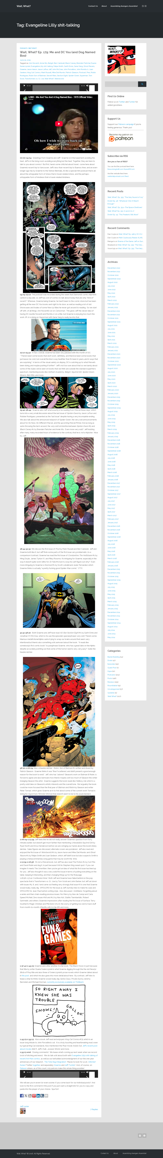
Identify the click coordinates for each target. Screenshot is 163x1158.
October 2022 (113, 275)
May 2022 (111, 293)
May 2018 (111, 465)
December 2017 (114, 483)
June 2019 (112, 419)
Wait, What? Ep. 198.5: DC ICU (130, 234)
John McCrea (57, 69)
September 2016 (114, 537)
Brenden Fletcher (83, 63)
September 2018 (114, 451)
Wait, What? (24, 6)
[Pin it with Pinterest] (34, 1095)
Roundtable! (113, 685)
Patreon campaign (126, 124)
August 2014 (112, 627)
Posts (110, 678)
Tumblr (72, 1065)
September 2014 (114, 623)
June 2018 (112, 462)
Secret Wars (51, 75)
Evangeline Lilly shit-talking (42, 66)
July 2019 (111, 415)
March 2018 (112, 472)
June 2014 (111, 634)
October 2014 (113, 619)
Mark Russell (46, 72)
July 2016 (111, 544)
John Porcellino (70, 69)
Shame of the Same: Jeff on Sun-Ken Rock (134, 241)
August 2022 (113, 282)
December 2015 (114, 569)
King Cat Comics (33, 72)
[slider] (92, 85)
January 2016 (113, 566)
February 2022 (113, 304)
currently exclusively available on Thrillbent (65, 982)
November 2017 (114, 487)
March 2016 (112, 558)
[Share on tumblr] (42, 1095)
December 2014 (114, 612)
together (36, 1065)
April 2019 (111, 426)
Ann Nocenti (34, 63)
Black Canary (70, 63)
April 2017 (111, 512)
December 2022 (114, 268)
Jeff (50, 69)
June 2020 (112, 375)
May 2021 (111, 336)
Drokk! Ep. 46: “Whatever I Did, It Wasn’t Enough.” (123, 202)
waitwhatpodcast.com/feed (118, 176)
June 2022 (112, 289)
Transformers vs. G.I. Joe (34, 79)
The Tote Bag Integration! (55, 1062)
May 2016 (111, 551)
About (104, 6)
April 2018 (111, 469)
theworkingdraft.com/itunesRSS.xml (121, 169)
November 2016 (114, 530)
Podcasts (23, 48)
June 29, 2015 (25, 60)
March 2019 (112, 429)
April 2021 (111, 340)
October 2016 (113, 533)
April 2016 (111, 555)
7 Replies (94, 1109)
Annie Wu (43, 63)
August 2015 (112, 583)
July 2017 (111, 501)
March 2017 (112, 515)
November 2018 (114, 444)
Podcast (82, 72)
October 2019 (113, 404)
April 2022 (111, 297)
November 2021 (114, 315)
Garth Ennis (68, 66)
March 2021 (112, 343)
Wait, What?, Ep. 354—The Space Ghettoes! (125, 207)
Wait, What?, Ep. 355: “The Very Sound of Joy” (125, 197)
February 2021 (113, 347)
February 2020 (113, 390)
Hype (110, 671)
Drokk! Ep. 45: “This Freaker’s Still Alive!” (123, 215)
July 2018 (111, 458)
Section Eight (62, 75)
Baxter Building (114, 657)
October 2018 (113, 447)
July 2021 (111, 329)
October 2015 (113, 576)
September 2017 (114, 494)
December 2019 (114, 397)
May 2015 (111, 594)
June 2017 (111, 505)
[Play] (24, 88)
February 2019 (113, 433)
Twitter (122, 102)
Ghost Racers (88, 66)
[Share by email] (46, 1095)
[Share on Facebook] (22, 1095)
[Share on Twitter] (26, 1095)
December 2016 (114, 526)
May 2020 (111, 379)
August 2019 (113, 411)
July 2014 (111, 630)
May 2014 (111, 637)
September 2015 (114, 580)
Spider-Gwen (74, 75)
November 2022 (114, 271)
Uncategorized (114, 689)
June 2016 (112, 548)
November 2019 (114, 401)
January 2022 (113, 307)
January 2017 (113, 522)
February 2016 (113, 562)
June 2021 (111, 332)
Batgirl (50, 63)
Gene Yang (78, 66)
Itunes (22, 1065)
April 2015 (111, 598)
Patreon (23, 1068)
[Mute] (87, 88)
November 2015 (114, 573)
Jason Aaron (32, 69)
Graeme (23, 69)
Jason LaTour (43, 69)
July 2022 (111, 286)
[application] (59, 87)
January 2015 (113, 609)
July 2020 (111, 372)
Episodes (111, 664)
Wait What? (32, 48)
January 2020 (113, 393)
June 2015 (111, 591)
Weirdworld (59, 79)
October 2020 (113, 361)
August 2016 (113, 540)
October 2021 (113, 318)
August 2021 (112, 325)
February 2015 (113, 605)
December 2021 (114, 311)
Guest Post (112, 668)
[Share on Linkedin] (38, 1095)
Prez (88, 72)
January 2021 (113, 350)
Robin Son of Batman (37, 75)
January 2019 (113, 436)
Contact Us (93, 6)
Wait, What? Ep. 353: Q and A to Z (121, 211)
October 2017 (113, 490)
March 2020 (112, 386)
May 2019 (111, 422)
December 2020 (114, 354)
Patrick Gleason (72, 72)
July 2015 (111, 587)
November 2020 (114, 358)
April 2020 (112, 383)
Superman (84, 75)
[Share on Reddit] (30, 1095)
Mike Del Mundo (58, 72)
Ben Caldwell (59, 63)
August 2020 (113, 368)
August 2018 (113, 454)
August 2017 (112, 497)
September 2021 (114, 322)
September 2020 (114, 365)
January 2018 (113, 480)
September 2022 (114, 279)
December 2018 (114, 440)
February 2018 (113, 476)
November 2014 (114, 616)
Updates (111, 693)
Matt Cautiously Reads (131, 238)
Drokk (110, 660)
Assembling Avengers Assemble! (124, 6)
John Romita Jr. (82, 69)
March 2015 (112, 601)
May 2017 (111, 508)
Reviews (111, 682)
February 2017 (113, 519)
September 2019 (114, 408)
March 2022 (112, 300)
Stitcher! (92, 1062)
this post (25, 975)
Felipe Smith (58, 66)
